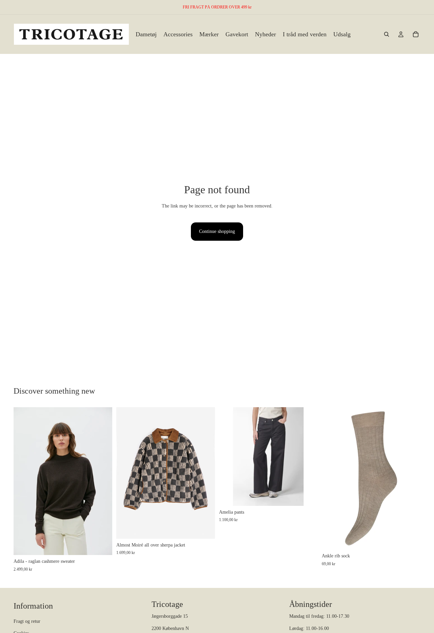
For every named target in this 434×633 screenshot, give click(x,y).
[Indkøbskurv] (415, 34)
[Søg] (386, 34)
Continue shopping (217, 231)
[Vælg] (102, 545)
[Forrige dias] (24, 481)
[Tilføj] (410, 539)
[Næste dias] (102, 481)
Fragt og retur (27, 621)
